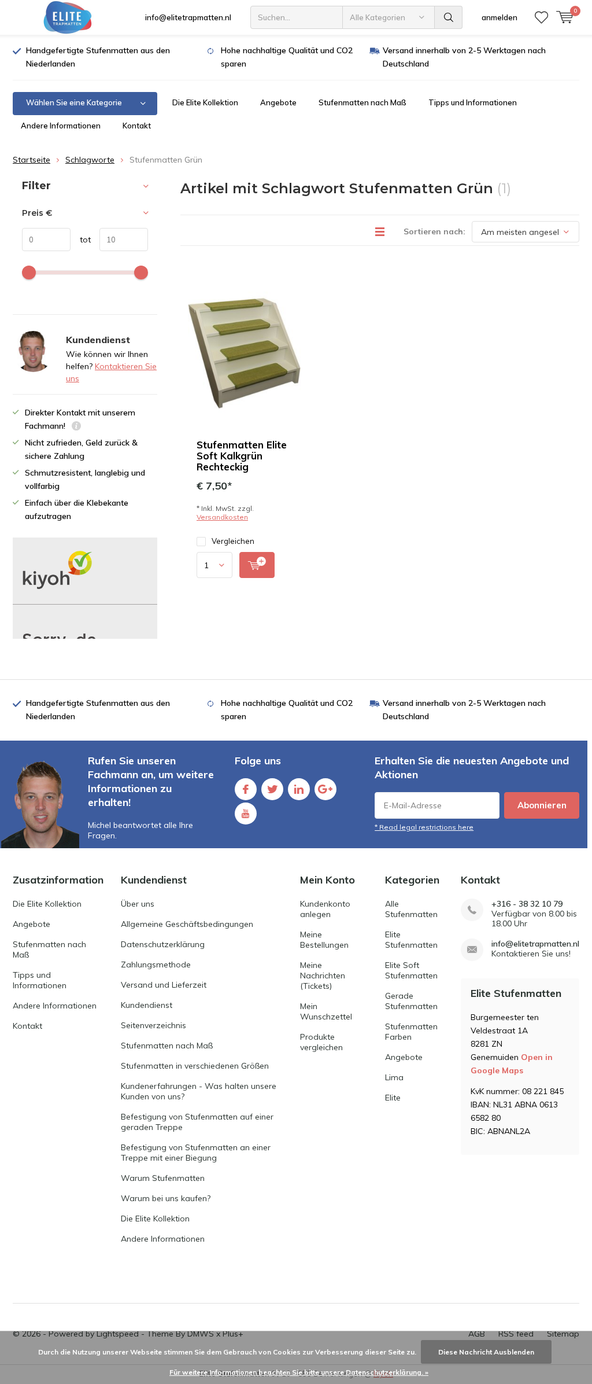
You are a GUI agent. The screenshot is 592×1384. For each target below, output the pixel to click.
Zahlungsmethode (156, 964)
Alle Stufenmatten (411, 909)
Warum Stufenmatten (163, 1178)
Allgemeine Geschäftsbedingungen (187, 924)
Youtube (246, 813)
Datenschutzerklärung (163, 944)
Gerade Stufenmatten (411, 1001)
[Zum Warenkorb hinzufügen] (257, 565)
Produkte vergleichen (321, 1042)
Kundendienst (146, 1005)
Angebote (278, 102)
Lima (394, 1077)
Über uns (137, 904)
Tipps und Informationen (472, 102)
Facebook (246, 789)
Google (325, 789)
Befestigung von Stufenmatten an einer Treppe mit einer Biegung (196, 1152)
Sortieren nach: (434, 231)
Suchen (448, 17)
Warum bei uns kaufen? (165, 1198)
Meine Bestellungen (324, 939)
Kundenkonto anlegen (325, 909)
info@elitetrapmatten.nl (188, 17)
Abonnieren (542, 805)
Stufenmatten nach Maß (362, 102)
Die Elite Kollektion (205, 102)
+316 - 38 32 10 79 (527, 904)
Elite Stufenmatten (411, 939)
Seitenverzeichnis (153, 1025)
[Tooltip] (76, 427)
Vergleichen (233, 541)
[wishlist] (541, 17)
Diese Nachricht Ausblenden (486, 1352)
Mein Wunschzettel (326, 1011)
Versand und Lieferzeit (163, 985)
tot (81, 239)
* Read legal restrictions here (424, 827)
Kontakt (137, 125)
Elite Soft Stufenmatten (411, 970)
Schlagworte (89, 159)
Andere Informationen (61, 125)
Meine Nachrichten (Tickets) (322, 975)
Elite (393, 1097)
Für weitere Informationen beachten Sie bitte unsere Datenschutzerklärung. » (298, 1372)
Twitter (272, 789)
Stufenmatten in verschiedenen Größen (195, 1066)
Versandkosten (222, 517)
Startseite (31, 159)
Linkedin (299, 789)
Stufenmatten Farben (411, 1031)
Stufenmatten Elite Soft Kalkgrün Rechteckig (242, 456)
